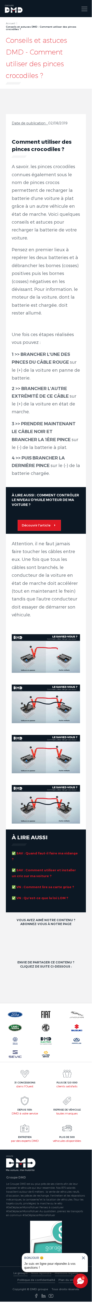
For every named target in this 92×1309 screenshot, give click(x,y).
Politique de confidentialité (36, 1279)
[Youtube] (51, 1296)
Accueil (10, 23)
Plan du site (66, 1279)
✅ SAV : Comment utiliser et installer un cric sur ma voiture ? (44, 873)
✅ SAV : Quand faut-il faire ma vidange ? (45, 856)
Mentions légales (66, 1273)
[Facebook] (36, 1296)
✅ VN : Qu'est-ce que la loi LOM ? (40, 898)
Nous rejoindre (41, 1273)
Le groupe (20, 1273)
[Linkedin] (43, 1296)
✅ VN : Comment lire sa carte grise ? (43, 887)
